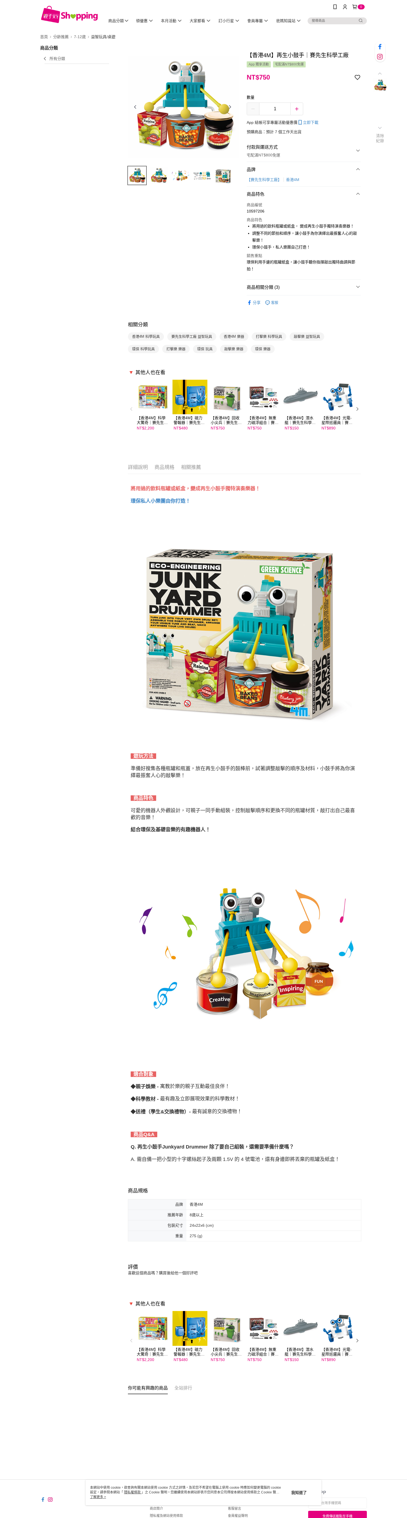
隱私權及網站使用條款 (166, 1516)
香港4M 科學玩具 (146, 336)
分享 (257, 302)
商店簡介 (156, 1509)
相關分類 (138, 324)
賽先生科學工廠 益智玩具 (191, 336)
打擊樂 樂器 (176, 349)
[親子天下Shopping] (69, 14)
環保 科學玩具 (143, 349)
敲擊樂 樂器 (233, 349)
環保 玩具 (205, 349)
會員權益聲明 (238, 1516)
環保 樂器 (263, 349)
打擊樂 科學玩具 (269, 336)
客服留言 (234, 1509)
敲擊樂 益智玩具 (307, 336)
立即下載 (310, 122)
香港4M (292, 179)
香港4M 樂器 (234, 336)
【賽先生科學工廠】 (264, 179)
